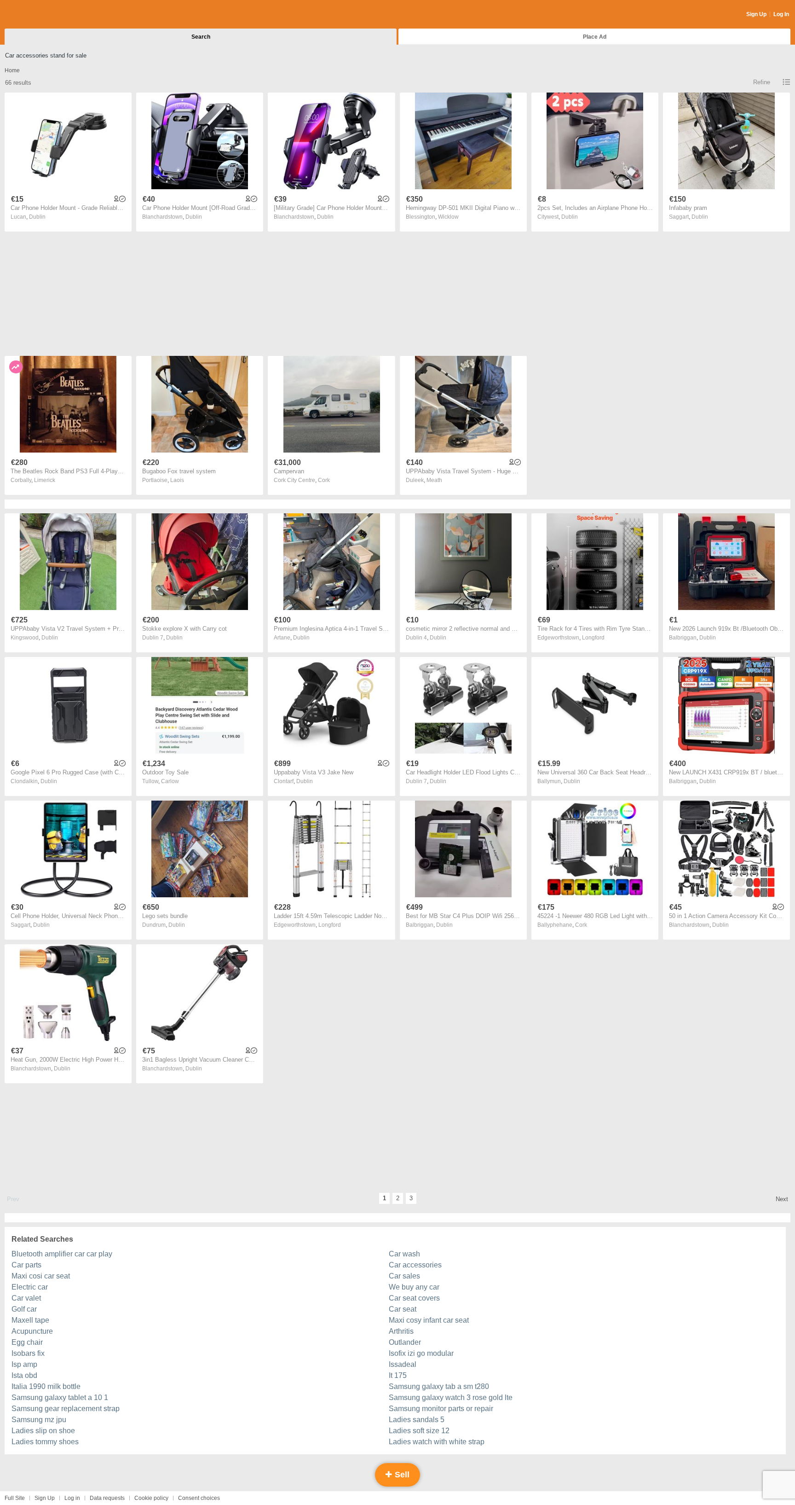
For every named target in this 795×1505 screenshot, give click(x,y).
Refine (761, 82)
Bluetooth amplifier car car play (62, 1254)
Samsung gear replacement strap (66, 1408)
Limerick (44, 480)
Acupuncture (32, 1331)
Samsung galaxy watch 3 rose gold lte (451, 1397)
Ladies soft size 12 (419, 1431)
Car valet (26, 1298)
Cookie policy (151, 1498)
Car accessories (415, 1265)
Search (200, 37)
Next (782, 1199)
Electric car (30, 1287)
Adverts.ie (41, 15)
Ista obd (24, 1375)
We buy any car (414, 1287)
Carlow (170, 781)
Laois (177, 480)
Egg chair (27, 1342)
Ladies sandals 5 (416, 1420)
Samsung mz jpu (39, 1420)
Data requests (107, 1498)
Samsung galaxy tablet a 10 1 (60, 1397)
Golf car (24, 1309)
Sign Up (756, 14)
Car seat (402, 1309)
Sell (400, 1474)
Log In (781, 14)
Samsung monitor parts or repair (441, 1408)
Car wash (404, 1254)
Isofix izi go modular (421, 1353)
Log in (72, 1498)
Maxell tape (30, 1320)
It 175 (398, 1375)
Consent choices (199, 1498)
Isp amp (24, 1364)
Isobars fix (28, 1353)
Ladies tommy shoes (45, 1442)
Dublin (37, 217)
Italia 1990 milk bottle (46, 1386)
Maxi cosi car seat (41, 1276)
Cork (324, 480)
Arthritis (401, 1331)
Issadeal (402, 1364)
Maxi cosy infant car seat (429, 1320)
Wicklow (448, 217)
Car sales (404, 1276)
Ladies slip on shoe (43, 1431)
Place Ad (594, 37)
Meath (434, 480)
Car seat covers (414, 1298)
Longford (593, 637)
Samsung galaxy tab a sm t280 (439, 1386)
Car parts (26, 1265)
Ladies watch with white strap (436, 1442)
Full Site (15, 1498)
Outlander (405, 1342)
